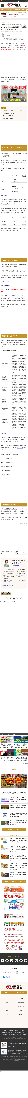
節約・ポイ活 (21, 1002)
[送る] (14, 598)
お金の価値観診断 (16, 9)
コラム (21, 1018)
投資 (23, 9)
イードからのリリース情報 (21, 1034)
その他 (7, 1026)
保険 (7, 1010)
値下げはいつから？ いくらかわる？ (12, 111)
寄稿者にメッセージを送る (9, 585)
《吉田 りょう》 (23, 523)
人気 (2, 9)
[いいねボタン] (17, 552)
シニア (7, 1006)
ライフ (7, 1018)
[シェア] (10, 598)
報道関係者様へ (11, 1030)
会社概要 (13, 1034)
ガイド (7, 1022)
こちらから (20, 448)
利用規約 (14, 1032)
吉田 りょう (17, 563)
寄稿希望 (22, 1030)
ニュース (7, 9)
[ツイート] (7, 598)
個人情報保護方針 (6, 1034)
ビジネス (21, 1014)
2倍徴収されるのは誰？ (9, 113)
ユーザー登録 (20, 993)
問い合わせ (17, 1030)
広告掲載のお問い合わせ (7, 1032)
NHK (5, 195)
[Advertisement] (14, 667)
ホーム (7, 998)
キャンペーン (21, 1006)
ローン (7, 1014)
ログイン (7, 993)
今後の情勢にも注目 (8, 118)
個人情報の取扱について (22, 1032)
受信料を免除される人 (8, 116)
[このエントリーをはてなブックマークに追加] (20, 598)
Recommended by (21, 763)
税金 (21, 1010)
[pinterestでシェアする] (17, 598)
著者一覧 (5, 1030)
